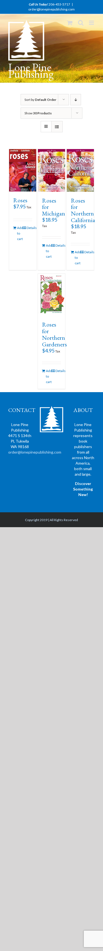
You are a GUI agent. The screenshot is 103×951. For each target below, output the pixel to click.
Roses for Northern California (83, 210)
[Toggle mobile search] (80, 23)
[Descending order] (75, 99)
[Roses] (23, 170)
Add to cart (20, 233)
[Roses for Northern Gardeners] (51, 295)
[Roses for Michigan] (51, 170)
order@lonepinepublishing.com (51, 9)
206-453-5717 (59, 4)
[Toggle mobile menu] (92, 23)
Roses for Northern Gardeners (54, 334)
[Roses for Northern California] (80, 170)
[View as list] (57, 126)
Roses (20, 200)
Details (29, 228)
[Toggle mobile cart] (70, 23)
